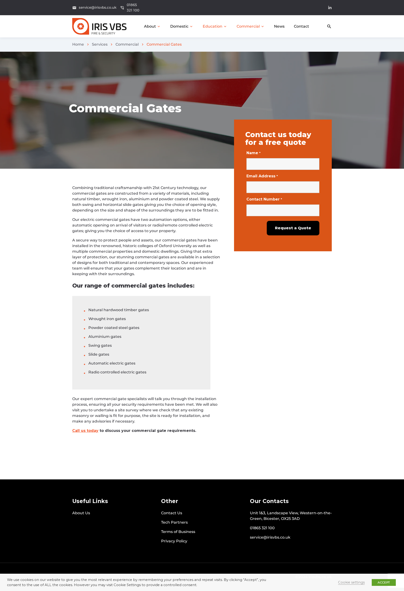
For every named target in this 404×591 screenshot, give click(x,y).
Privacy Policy (174, 541)
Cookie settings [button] (351, 582)
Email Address (262, 176)
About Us (81, 513)
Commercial (127, 44)
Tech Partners (174, 522)
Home (78, 44)
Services (100, 44)
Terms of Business (178, 531)
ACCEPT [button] (384, 582)
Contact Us (171, 513)
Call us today (85, 430)
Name (253, 153)
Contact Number (264, 199)
